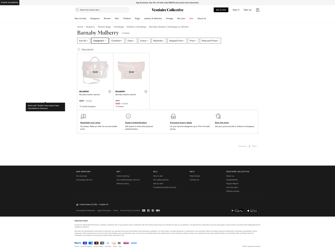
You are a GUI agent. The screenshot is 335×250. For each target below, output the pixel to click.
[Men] (121, 18)
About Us (201, 18)
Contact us (194, 179)
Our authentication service (128, 179)
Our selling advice (161, 179)
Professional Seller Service (164, 187)
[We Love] (187, 18)
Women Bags (104, 26)
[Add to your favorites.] (109, 91)
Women (107, 18)
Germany (108, 246)
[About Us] (208, 18)
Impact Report (232, 183)
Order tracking (123, 176)
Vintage (169, 18)
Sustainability (232, 179)
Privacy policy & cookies (130, 210)
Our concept (81, 176)
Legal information (104, 210)
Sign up (247, 9)
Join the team (232, 187)
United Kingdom (86, 246)
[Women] (113, 18)
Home (80, 26)
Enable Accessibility (9, 2)
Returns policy (123, 183)
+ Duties (88, 100)
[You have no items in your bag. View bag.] (257, 10)
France (77, 246)
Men (117, 18)
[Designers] (102, 18)
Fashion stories (232, 191)
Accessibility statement (85, 210)
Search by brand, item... (90, 9)
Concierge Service (84, 179)
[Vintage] (175, 18)
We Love (181, 18)
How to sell (158, 176)
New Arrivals (80, 18)
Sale (191, 18)
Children (127, 18)
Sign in (236, 9)
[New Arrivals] (88, 18)
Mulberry (90, 26)
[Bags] (142, 18)
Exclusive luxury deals (181, 122)
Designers (95, 18)
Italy (120, 246)
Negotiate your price (90, 122)
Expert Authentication (136, 122)
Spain (115, 246)
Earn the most (222, 122)
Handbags (119, 26)
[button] (257, 10)
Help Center (195, 176)
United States (98, 246)
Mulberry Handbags (136, 26)
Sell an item (221, 9)
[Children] (133, 18)
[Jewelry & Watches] (164, 18)
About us (230, 176)
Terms (115, 210)
